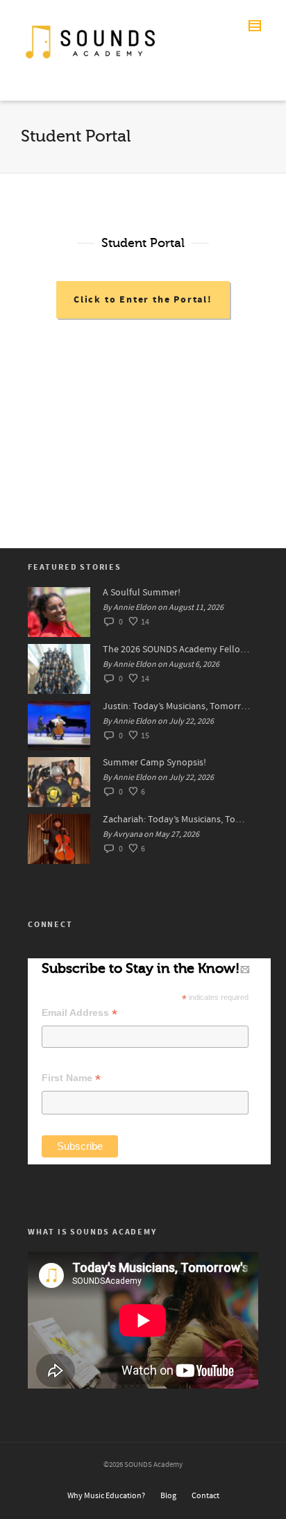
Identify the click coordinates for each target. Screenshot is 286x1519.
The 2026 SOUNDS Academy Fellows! (177, 649)
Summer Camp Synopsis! (154, 762)
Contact (205, 1496)
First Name (71, 1078)
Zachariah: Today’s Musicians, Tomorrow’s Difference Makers (177, 819)
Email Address (79, 1012)
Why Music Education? (106, 1496)
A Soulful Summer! (141, 592)
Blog (168, 1496)
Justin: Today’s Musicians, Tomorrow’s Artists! (177, 706)
